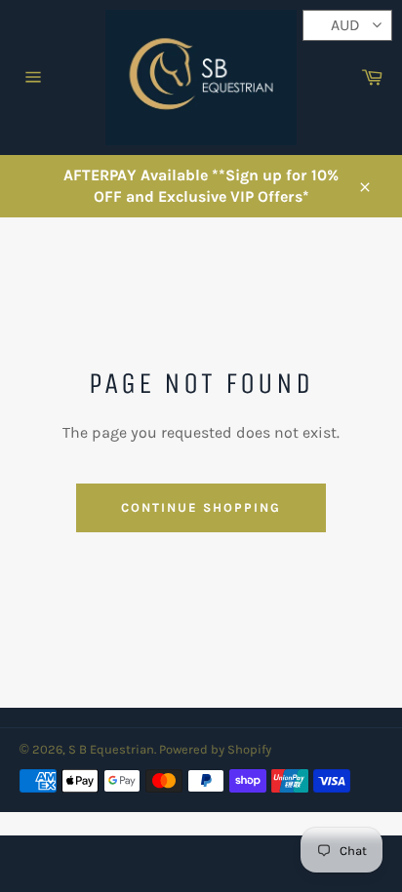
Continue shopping (200, 507)
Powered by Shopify (215, 749)
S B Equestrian (111, 749)
